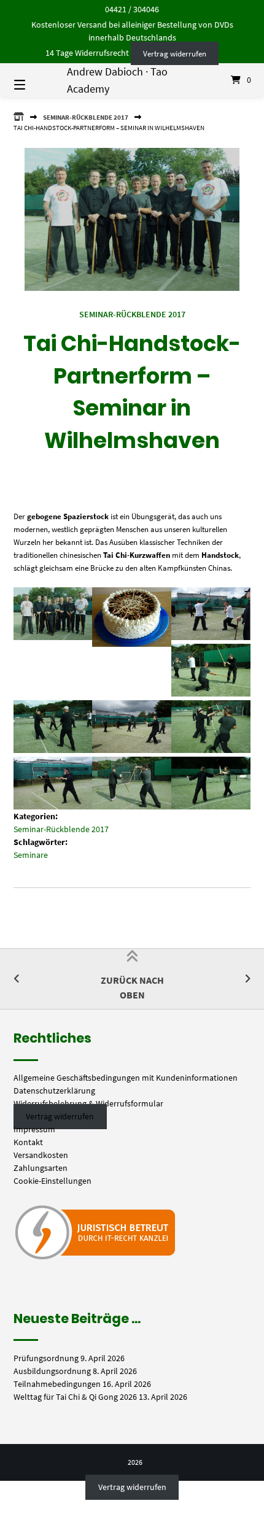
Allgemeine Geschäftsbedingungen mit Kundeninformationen (126, 1077)
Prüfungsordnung (46, 1358)
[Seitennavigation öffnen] (37, 80)
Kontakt (28, 1142)
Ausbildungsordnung (52, 1370)
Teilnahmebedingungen (57, 1383)
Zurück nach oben (132, 987)
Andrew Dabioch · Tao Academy (117, 79)
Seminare (31, 854)
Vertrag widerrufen (174, 53)
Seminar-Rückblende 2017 (85, 117)
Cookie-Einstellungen (52, 1180)
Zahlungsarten (41, 1167)
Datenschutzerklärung (54, 1090)
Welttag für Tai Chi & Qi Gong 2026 (75, 1396)
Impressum (34, 1129)
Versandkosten (41, 1154)
